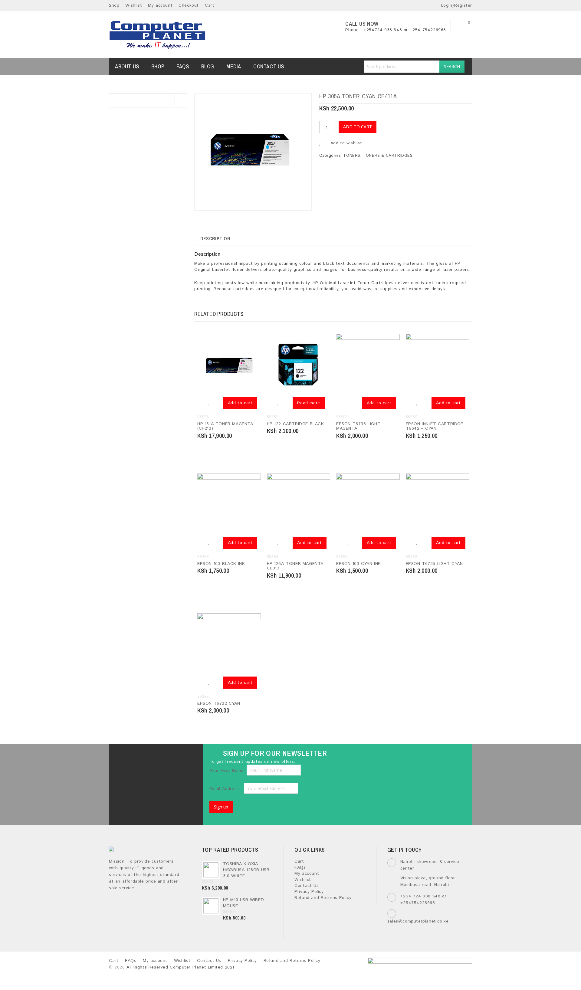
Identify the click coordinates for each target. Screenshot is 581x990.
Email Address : (226, 789)
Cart (209, 5)
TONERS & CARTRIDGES (387, 156)
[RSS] (177, 756)
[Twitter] (145, 756)
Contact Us (268, 66)
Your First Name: (227, 771)
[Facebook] (129, 756)
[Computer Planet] (157, 34)
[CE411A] (252, 152)
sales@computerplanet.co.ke (418, 921)
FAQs (182, 66)
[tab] (215, 238)
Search (452, 66)
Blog (207, 66)
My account (160, 5)
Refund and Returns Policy (322, 898)
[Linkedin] (161, 756)
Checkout (189, 5)
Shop (114, 5)
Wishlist (133, 5)
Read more (308, 403)
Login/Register (455, 5)
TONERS (351, 156)
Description (215, 238)
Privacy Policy (308, 892)
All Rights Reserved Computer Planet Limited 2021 (180, 967)
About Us (127, 66)
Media (233, 66)
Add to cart (357, 126)
